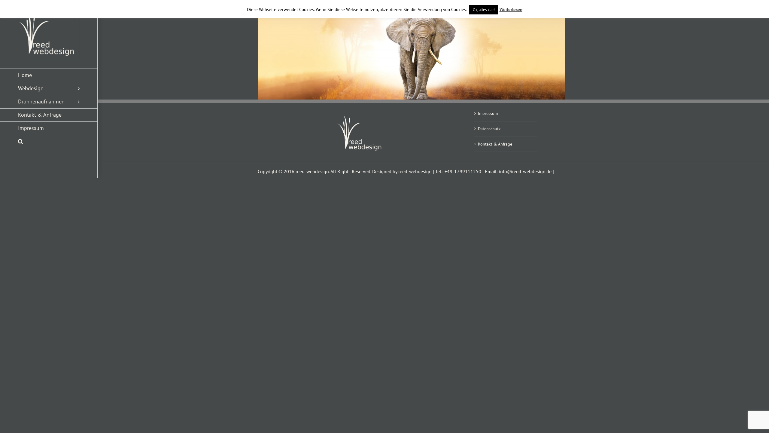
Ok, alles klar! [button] (484, 9)
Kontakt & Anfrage (495, 144)
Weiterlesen (511, 9)
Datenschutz (489, 128)
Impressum (488, 113)
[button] (49, 141)
